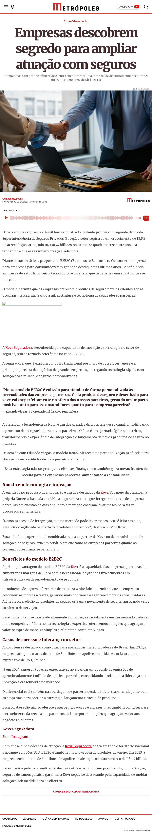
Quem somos (9, 819)
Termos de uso (83, 819)
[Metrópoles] (76, 7)
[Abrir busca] (146, 6)
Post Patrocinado (124, 819)
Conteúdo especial (76, 21)
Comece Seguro (63, 791)
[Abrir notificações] (12, 6)
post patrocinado (87, 791)
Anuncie (103, 819)
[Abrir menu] (6, 6)
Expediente (29, 819)
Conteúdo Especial (12, 198)
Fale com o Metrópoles (16, 826)
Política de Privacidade (55, 819)
